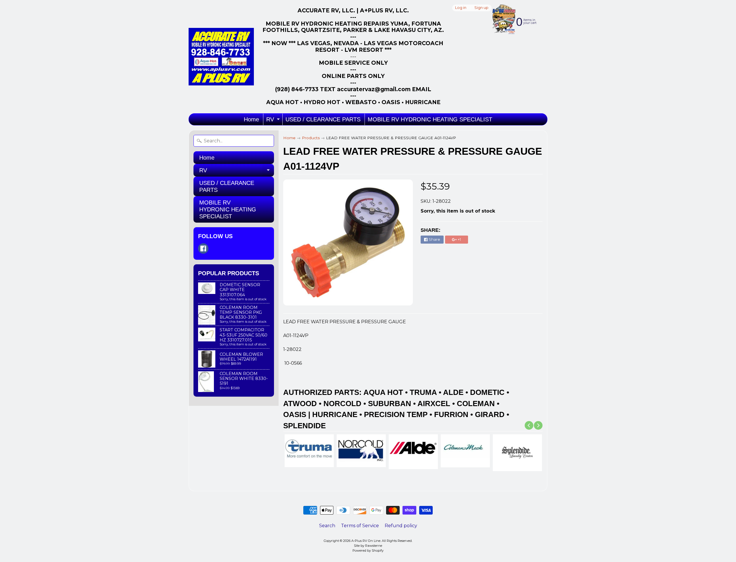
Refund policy (401, 525)
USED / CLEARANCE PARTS (323, 119)
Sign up (481, 8)
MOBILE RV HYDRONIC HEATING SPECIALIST (430, 119)
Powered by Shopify (368, 550)
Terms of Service (360, 525)
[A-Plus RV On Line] (221, 56)
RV (273, 120)
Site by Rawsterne (368, 546)
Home (251, 119)
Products (311, 137)
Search (327, 525)
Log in (460, 8)
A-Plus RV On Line (365, 541)
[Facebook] (203, 248)
